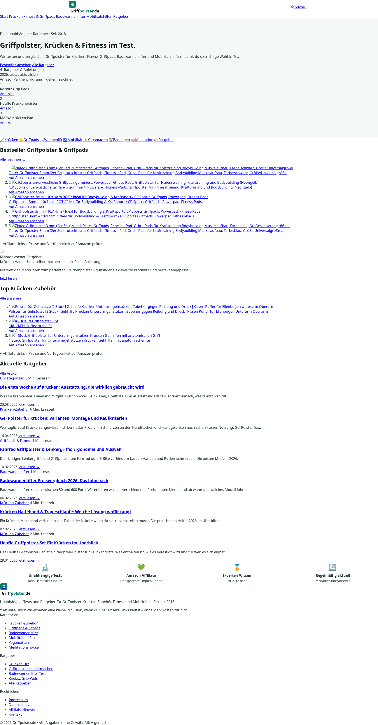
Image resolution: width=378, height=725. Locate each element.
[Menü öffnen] (307, 8)
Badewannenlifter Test (27, 673)
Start (4, 16)
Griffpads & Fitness (16, 440)
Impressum (18, 699)
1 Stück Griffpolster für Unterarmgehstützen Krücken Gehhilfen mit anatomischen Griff (81, 340)
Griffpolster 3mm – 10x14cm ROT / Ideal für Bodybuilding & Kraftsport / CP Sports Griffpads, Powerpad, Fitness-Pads (105, 201)
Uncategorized (12, 378)
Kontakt (15, 714)
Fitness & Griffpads (39, 16)
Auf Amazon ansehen (26, 177)
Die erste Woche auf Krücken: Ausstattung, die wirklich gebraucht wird (72, 387)
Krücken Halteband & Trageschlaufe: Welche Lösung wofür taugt (65, 511)
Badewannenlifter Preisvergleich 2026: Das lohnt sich (54, 480)
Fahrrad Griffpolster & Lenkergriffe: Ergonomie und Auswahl (61, 449)
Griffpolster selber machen (31, 668)
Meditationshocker (24, 647)
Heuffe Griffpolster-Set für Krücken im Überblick (49, 542)
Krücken (16, 16)
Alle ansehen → (12, 159)
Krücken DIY (19, 663)
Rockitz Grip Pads (23, 678)
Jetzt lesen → (10, 278)
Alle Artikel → (11, 373)
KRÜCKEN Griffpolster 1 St (30, 325)
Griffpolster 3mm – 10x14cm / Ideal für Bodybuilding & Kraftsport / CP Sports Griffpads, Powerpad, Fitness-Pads (101, 216)
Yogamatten (19, 642)
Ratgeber (121, 16)
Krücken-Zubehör (14, 409)
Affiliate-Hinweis (22, 709)
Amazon (7, 93)
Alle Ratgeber (43, 64)
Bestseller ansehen (15, 64)
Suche (300, 7)
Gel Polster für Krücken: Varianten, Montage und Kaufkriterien (63, 418)
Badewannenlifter (71, 16)
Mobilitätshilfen (99, 16)
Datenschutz (19, 704)
